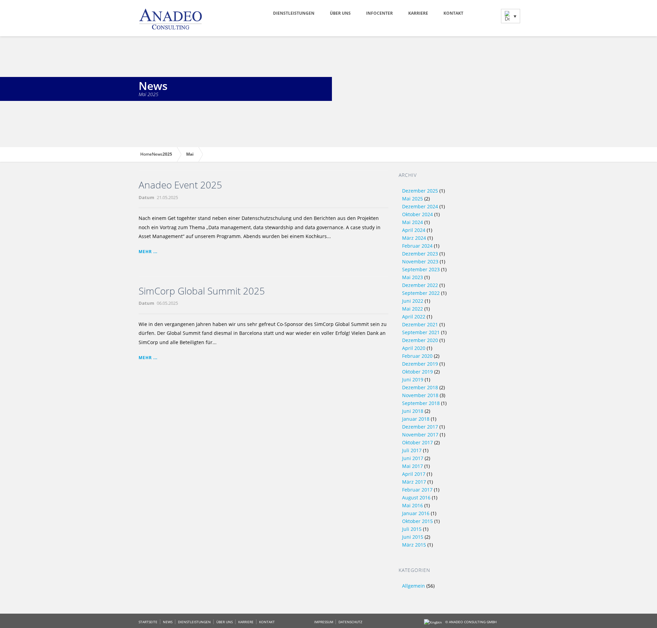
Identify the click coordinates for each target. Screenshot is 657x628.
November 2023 (420, 261)
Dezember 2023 (420, 253)
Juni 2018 (412, 411)
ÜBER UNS (224, 621)
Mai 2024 (412, 222)
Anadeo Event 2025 (180, 184)
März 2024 (414, 238)
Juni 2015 (412, 537)
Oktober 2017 (417, 442)
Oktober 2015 (417, 521)
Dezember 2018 (420, 387)
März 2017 (414, 482)
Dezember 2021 (420, 324)
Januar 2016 (415, 513)
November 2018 (420, 395)
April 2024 (413, 230)
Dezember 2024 (420, 206)
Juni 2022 (412, 301)
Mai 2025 (412, 198)
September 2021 (421, 332)
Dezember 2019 (420, 364)
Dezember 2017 (420, 426)
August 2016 (416, 497)
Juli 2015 (412, 529)
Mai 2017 (412, 466)
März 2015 (414, 544)
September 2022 (421, 293)
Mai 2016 (412, 505)
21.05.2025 (167, 197)
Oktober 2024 (417, 214)
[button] (510, 16)
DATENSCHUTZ (350, 621)
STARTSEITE (148, 621)
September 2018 (421, 403)
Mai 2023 (412, 277)
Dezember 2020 (420, 340)
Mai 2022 (412, 308)
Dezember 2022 (420, 285)
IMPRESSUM (324, 621)
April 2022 (413, 316)
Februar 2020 (417, 356)
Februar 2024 (417, 246)
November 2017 (420, 434)
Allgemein (413, 586)
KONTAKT (267, 621)
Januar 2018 (415, 419)
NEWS (167, 621)
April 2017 (413, 474)
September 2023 (421, 269)
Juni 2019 (412, 379)
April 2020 (413, 348)
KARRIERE (246, 621)
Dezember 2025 (420, 190)
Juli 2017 (412, 450)
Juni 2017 (412, 458)
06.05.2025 (167, 303)
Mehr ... (148, 251)
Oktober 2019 (417, 371)
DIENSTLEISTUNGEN (194, 621)
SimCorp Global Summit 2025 (202, 290)
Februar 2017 (417, 489)
